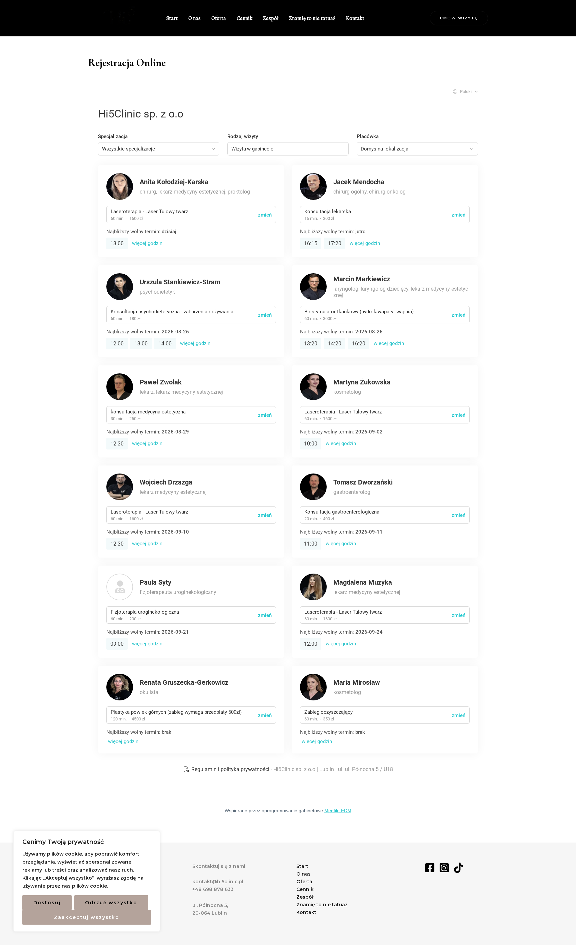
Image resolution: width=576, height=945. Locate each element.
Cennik (244, 18)
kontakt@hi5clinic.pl (217, 882)
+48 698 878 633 (213, 889)
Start (172, 18)
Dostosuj (47, 903)
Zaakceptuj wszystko (86, 917)
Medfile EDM (337, 810)
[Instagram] (444, 868)
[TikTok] (458, 868)
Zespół (270, 18)
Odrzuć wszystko (111, 903)
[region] (86, 881)
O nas (194, 18)
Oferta (218, 18)
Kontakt (355, 18)
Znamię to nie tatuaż (312, 18)
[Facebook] (430, 868)
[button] (459, 18)
